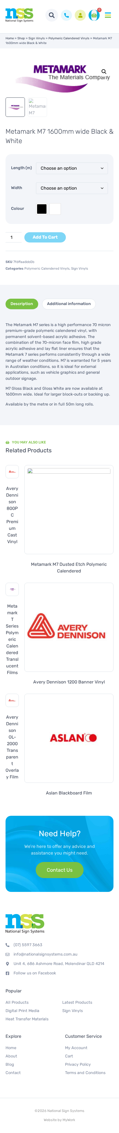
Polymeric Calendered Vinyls (68, 38)
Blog (10, 1064)
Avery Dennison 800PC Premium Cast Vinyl (12, 515)
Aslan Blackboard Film (69, 793)
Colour (17, 208)
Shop (21, 38)
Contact (13, 1072)
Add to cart (45, 237)
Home (10, 38)
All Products (17, 1002)
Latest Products (77, 1002)
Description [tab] (22, 303)
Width (16, 187)
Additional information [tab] (69, 303)
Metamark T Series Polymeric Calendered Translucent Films (12, 639)
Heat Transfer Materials (27, 1019)
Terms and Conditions (85, 1072)
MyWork (69, 1120)
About (11, 1056)
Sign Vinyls (37, 38)
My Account (76, 1048)
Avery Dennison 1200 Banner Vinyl (69, 682)
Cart (69, 1056)
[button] (51, 15)
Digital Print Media (22, 1010)
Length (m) (21, 168)
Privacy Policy (78, 1064)
